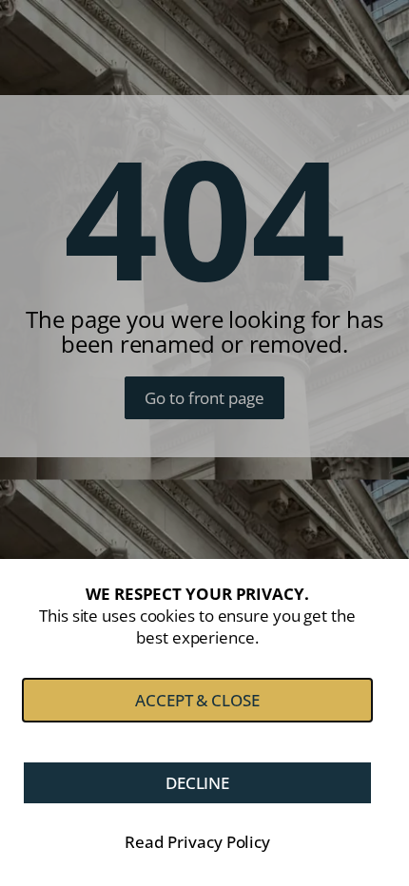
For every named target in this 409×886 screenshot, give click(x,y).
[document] (204, 443)
